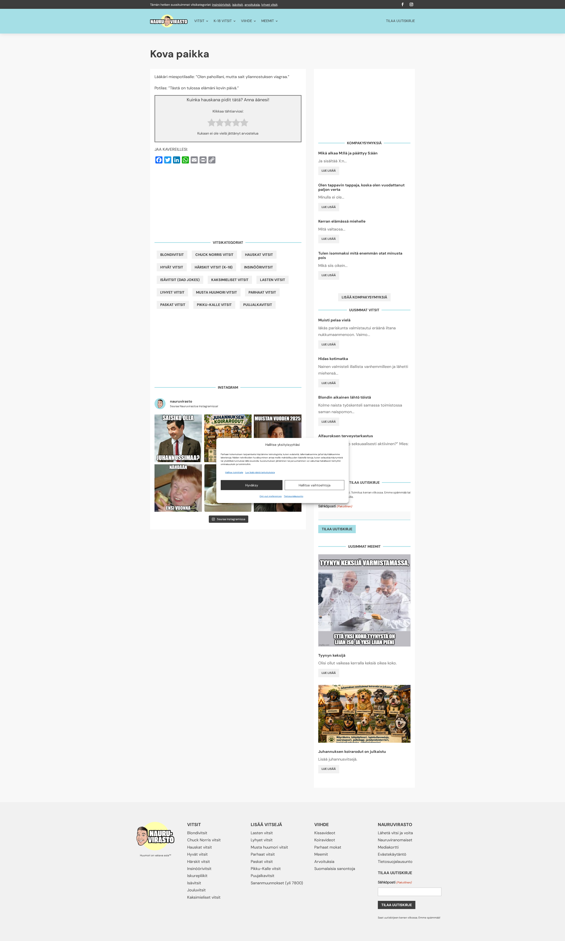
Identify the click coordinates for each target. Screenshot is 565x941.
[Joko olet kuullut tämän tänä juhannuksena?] (178, 438)
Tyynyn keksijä (331, 655)
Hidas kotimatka (333, 358)
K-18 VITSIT (223, 21)
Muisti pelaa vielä (334, 320)
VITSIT (199, 21)
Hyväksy (251, 485)
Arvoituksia (324, 861)
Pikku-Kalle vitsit (214, 304)
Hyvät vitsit (171, 267)
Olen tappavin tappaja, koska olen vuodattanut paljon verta (361, 187)
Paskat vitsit (172, 304)
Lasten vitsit (272, 279)
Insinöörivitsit (258, 267)
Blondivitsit (172, 254)
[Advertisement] (227, 199)
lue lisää (329, 170)
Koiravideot (324, 840)
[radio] (211, 123)
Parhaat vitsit (262, 292)
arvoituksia (252, 5)
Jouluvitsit (196, 890)
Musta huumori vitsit (216, 292)
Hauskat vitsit (259, 254)
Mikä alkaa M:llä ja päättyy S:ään (348, 153)
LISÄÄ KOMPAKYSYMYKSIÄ (364, 297)
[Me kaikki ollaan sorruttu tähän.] (178, 488)
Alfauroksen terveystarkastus (345, 435)
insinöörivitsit (221, 5)
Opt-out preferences (271, 496)
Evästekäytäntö (392, 854)
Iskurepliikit (197, 875)
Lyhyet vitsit (172, 292)
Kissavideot (324, 833)
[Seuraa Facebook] (402, 4)
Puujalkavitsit (257, 304)
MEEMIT (267, 21)
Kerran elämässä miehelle (341, 221)
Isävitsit (194, 883)
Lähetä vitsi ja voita (395, 833)
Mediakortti (388, 847)
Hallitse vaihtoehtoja (314, 485)
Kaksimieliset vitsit (230, 279)
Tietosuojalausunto (293, 496)
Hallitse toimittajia (234, 472)
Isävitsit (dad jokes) (180, 279)
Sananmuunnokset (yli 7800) (277, 883)
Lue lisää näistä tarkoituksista (260, 472)
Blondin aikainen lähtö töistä (344, 397)
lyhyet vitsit (269, 5)
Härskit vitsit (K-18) (214, 267)
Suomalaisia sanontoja (334, 868)
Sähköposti (335, 506)
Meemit (321, 854)
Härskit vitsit (198, 861)
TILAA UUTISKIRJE (400, 21)
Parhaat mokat (327, 847)
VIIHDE (246, 21)
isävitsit (237, 5)
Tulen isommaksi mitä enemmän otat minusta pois (360, 255)
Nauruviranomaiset (395, 840)
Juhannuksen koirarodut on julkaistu (352, 751)
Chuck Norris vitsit (214, 254)
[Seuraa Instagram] (411, 4)
